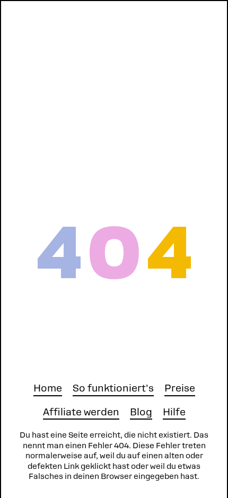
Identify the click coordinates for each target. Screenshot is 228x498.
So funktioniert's (113, 388)
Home (47, 388)
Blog (141, 411)
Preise (179, 388)
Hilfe (174, 411)
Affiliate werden (81, 411)
